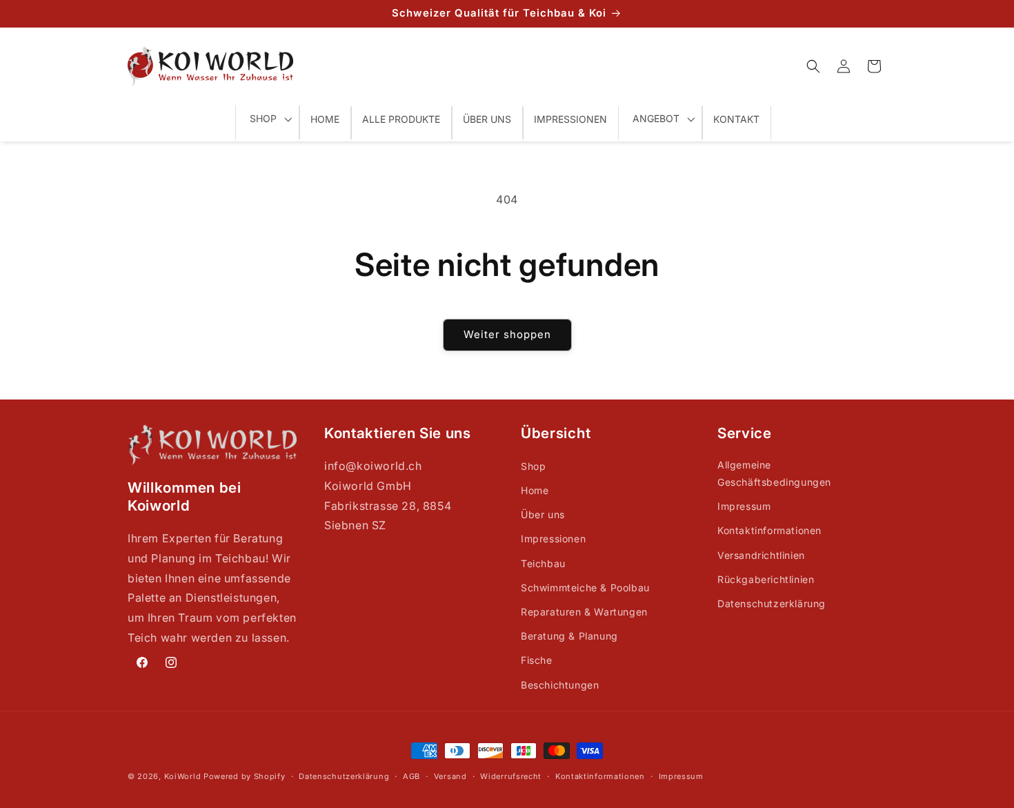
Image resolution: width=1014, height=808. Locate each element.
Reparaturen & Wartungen (584, 612)
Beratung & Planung (569, 636)
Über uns (543, 514)
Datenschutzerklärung (771, 603)
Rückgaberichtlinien (765, 579)
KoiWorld (182, 776)
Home (534, 490)
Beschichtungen (560, 685)
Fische (537, 660)
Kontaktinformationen (769, 530)
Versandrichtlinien (761, 555)
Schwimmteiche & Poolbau (585, 587)
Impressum (744, 506)
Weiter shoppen (507, 334)
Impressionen (553, 538)
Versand (450, 776)
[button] (813, 66)
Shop (533, 466)
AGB (411, 776)
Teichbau (543, 563)
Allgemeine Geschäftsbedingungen (774, 473)
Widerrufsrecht (510, 776)
